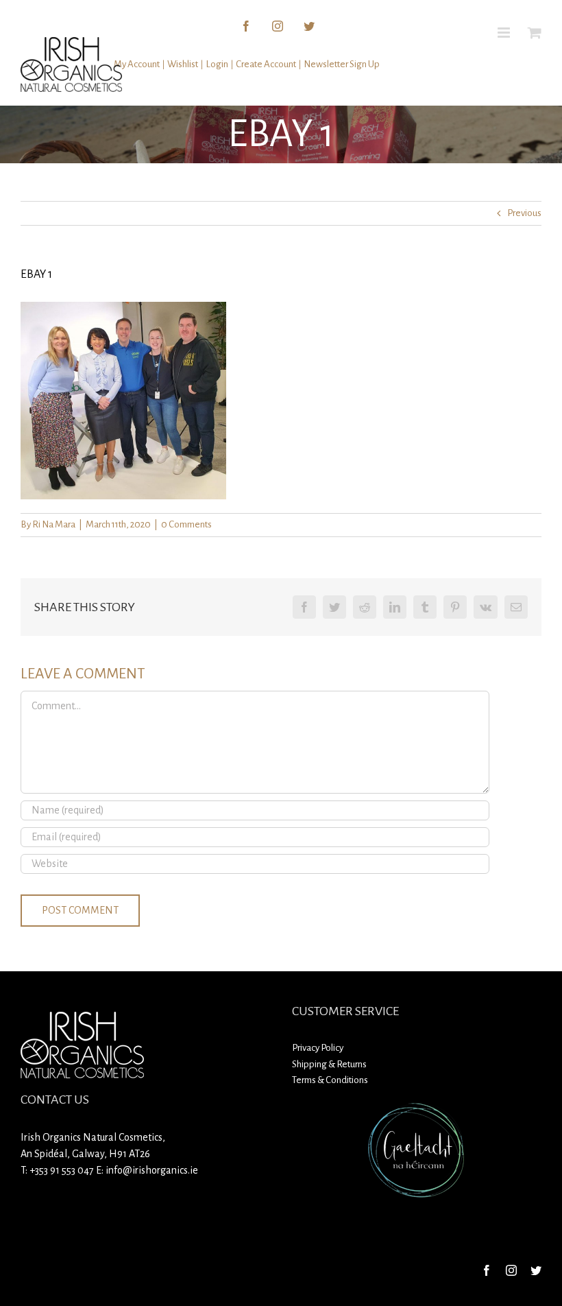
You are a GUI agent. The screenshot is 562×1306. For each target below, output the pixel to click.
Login (217, 64)
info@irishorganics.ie (152, 1170)
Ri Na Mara (53, 524)
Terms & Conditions (330, 1080)
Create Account (265, 64)
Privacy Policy (317, 1048)
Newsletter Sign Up (341, 64)
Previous (524, 213)
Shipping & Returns (329, 1064)
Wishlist (182, 64)
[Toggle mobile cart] (534, 32)
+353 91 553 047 (61, 1170)
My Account (136, 64)
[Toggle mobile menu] (505, 32)
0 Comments (186, 524)
